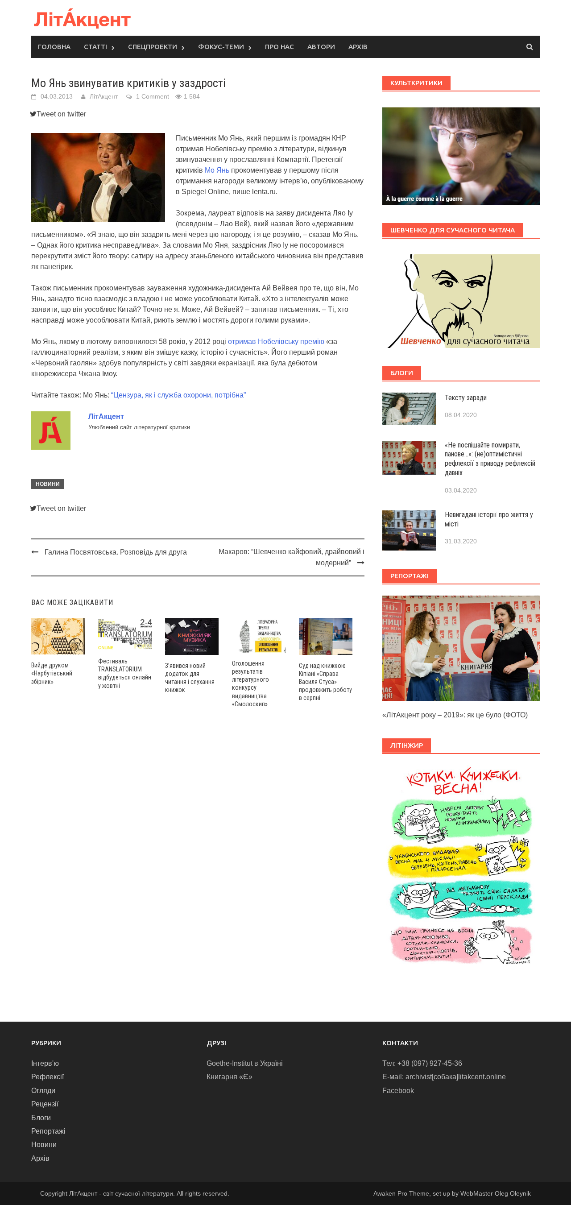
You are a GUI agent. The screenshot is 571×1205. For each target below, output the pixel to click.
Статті (95, 46)
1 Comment (152, 96)
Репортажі (48, 1131)
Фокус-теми (221, 46)
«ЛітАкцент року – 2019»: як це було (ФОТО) (455, 715)
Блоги (41, 1118)
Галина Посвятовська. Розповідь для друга (116, 552)
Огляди (43, 1090)
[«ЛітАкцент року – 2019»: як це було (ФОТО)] (461, 647)
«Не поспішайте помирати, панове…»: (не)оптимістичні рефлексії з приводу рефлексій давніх (490, 459)
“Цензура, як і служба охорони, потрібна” (178, 395)
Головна (54, 46)
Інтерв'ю (45, 1063)
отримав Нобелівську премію (276, 341)
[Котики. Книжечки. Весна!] (461, 870)
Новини (48, 484)
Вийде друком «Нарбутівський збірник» (51, 673)
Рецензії (44, 1104)
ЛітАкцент (104, 96)
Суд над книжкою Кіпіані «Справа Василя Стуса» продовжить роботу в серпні (325, 682)
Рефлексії (47, 1077)
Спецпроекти (152, 46)
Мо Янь (217, 170)
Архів (358, 46)
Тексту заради (466, 397)
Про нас (279, 46)
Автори (321, 46)
